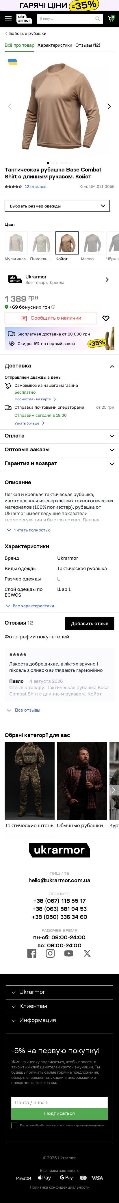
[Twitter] (87, 954)
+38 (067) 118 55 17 (59, 901)
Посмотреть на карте (33, 399)
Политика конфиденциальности (60, 1187)
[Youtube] (68, 954)
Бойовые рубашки (28, 33)
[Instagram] (50, 954)
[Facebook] (31, 954)
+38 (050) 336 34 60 (59, 917)
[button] (25, 19)
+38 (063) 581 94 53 (59, 909)
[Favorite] (105, 318)
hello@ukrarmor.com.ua (60, 881)
